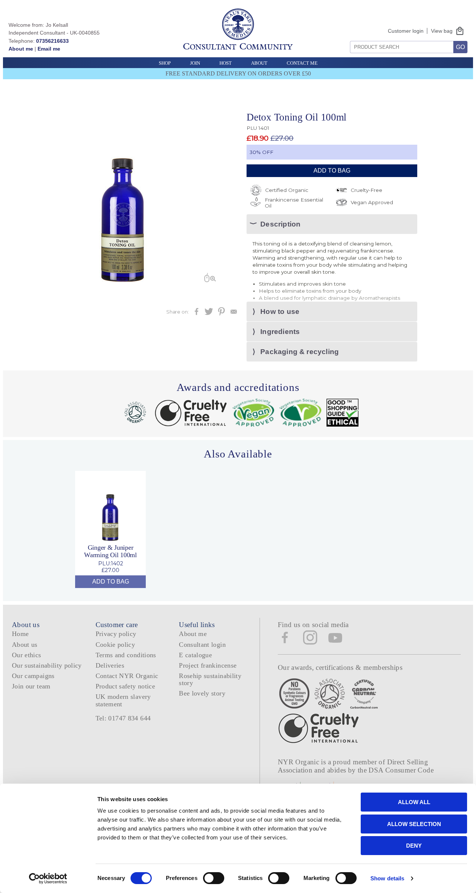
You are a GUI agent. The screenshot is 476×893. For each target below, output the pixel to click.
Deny (414, 845)
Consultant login (202, 644)
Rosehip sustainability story (210, 679)
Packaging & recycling (299, 352)
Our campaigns (33, 676)
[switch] (213, 878)
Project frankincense (208, 665)
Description (280, 224)
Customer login (406, 31)
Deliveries (110, 665)
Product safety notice (125, 686)
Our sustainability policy (47, 665)
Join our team (31, 686)
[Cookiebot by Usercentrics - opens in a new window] (48, 878)
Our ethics (26, 655)
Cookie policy (115, 644)
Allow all (414, 802)
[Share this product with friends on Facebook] (196, 313)
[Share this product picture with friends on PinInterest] (221, 313)
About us (25, 644)
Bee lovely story (202, 693)
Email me (49, 49)
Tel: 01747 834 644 (123, 718)
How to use (279, 311)
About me (21, 49)
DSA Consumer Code (401, 770)
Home (20, 633)
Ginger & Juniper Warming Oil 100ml (110, 551)
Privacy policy (116, 633)
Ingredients (280, 331)
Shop (165, 63)
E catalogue (195, 655)
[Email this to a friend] (233, 313)
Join (195, 63)
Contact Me (302, 63)
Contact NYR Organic (127, 676)
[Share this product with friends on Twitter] (209, 313)
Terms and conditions (126, 655)
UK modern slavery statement (123, 700)
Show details (387, 878)
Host (225, 63)
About (259, 63)
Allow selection (414, 824)
